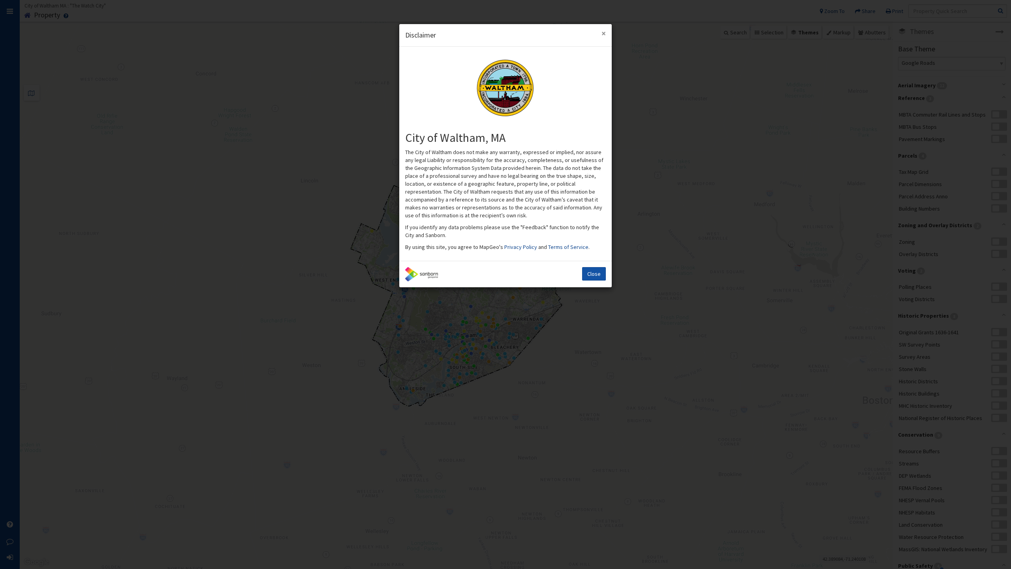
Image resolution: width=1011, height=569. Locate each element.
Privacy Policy (521, 247)
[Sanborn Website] (421, 274)
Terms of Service (568, 247)
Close (594, 273)
